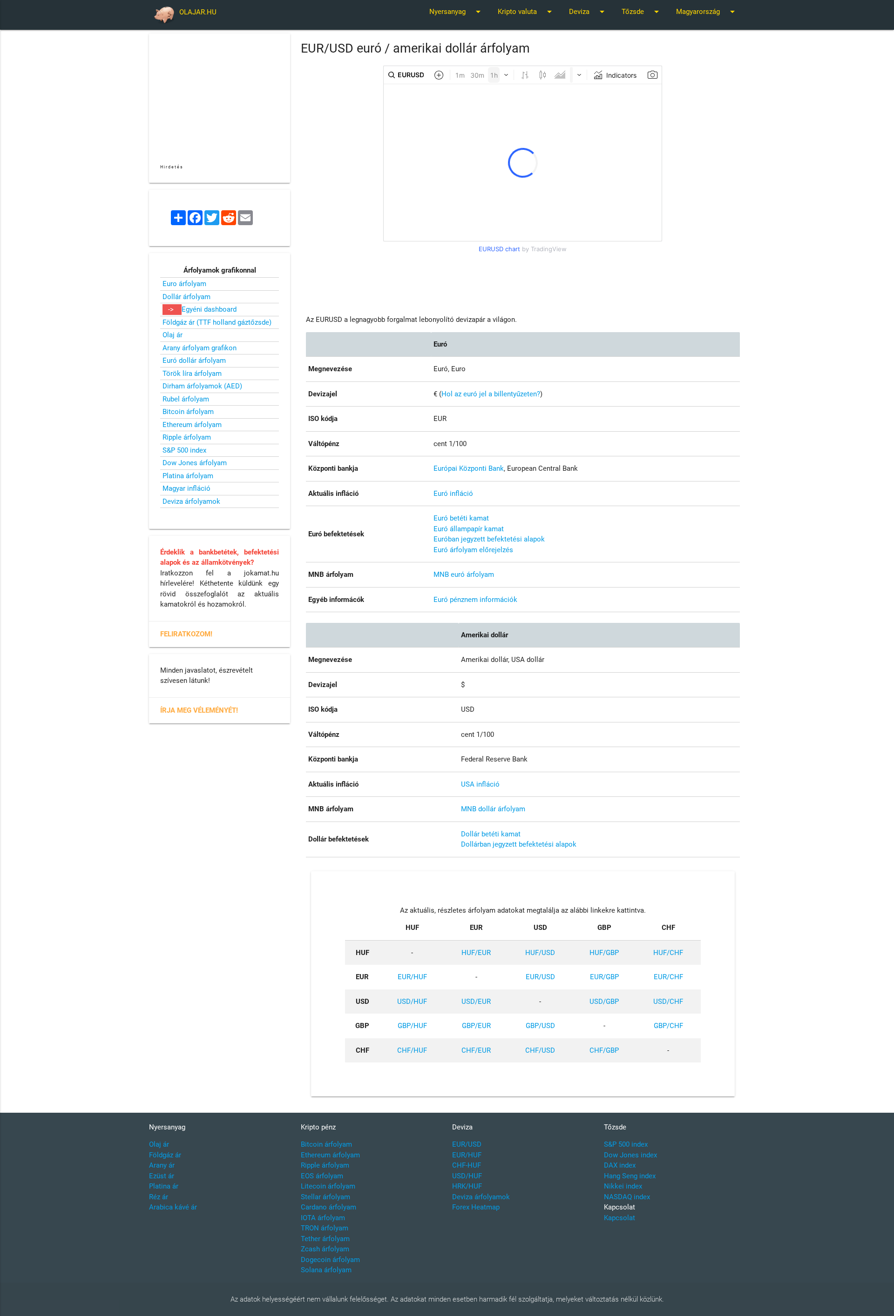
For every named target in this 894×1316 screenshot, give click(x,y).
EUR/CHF (668, 977)
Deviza (588, 11)
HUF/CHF (668, 953)
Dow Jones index (630, 1155)
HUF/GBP (604, 953)
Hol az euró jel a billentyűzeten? (490, 394)
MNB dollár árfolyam (493, 809)
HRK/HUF (467, 1186)
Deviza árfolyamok (191, 501)
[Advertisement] (523, 277)
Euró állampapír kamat (468, 529)
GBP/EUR (476, 1026)
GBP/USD (540, 1026)
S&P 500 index (184, 450)
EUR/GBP (604, 977)
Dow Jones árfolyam (195, 463)
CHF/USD (540, 1050)
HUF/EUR (476, 953)
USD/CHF (668, 1001)
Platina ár (163, 1186)
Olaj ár (173, 335)
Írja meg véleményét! (199, 710)
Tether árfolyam (325, 1239)
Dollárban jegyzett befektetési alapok (518, 844)
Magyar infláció (186, 488)
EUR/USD (540, 977)
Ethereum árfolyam (192, 425)
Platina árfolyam (188, 476)
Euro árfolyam (184, 284)
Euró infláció (453, 493)
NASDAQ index (627, 1197)
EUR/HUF (412, 977)
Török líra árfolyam (192, 373)
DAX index (620, 1165)
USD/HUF (412, 1001)
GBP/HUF (412, 1026)
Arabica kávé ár (173, 1207)
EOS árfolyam (322, 1176)
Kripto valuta (526, 11)
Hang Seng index (630, 1176)
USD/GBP (604, 1001)
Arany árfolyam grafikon (200, 348)
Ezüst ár (161, 1176)
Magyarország (707, 11)
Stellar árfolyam (325, 1197)
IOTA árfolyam (323, 1218)
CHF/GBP (604, 1050)
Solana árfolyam (326, 1270)
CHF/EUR (476, 1050)
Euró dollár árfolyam (194, 360)
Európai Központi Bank (468, 468)
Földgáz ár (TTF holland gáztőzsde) (217, 322)
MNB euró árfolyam (463, 574)
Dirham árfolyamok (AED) (202, 386)
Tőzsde (642, 11)
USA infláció (480, 784)
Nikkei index (623, 1186)
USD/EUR (476, 1001)
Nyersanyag (456, 11)
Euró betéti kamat (461, 518)
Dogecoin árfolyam (330, 1260)
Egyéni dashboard (209, 309)
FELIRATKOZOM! (186, 634)
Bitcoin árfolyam (188, 411)
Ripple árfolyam (187, 437)
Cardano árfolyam (328, 1207)
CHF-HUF (466, 1165)
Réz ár (158, 1197)
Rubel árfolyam (186, 399)
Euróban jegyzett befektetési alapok (489, 539)
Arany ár (162, 1165)
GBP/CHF (668, 1026)
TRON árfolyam (324, 1228)
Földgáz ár (165, 1155)
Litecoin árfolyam (328, 1186)
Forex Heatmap (476, 1207)
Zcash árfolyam (325, 1249)
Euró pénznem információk (475, 599)
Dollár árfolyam (186, 297)
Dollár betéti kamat (491, 834)
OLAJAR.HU (198, 12)
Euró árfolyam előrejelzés (473, 550)
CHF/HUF (412, 1050)
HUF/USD (540, 953)
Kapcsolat (619, 1218)
